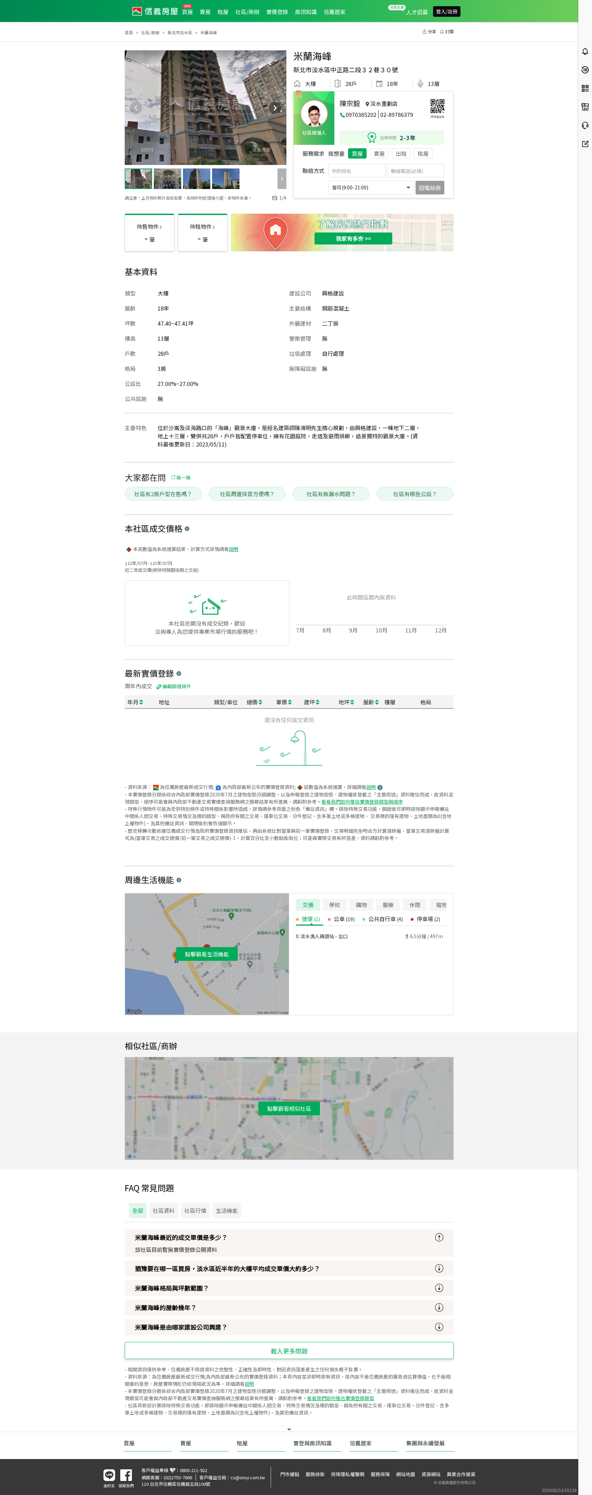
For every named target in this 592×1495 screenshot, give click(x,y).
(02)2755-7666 (178, 1477)
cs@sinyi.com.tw (248, 1477)
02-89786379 (396, 114)
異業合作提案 (461, 1474)
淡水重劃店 (384, 103)
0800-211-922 (193, 1470)
